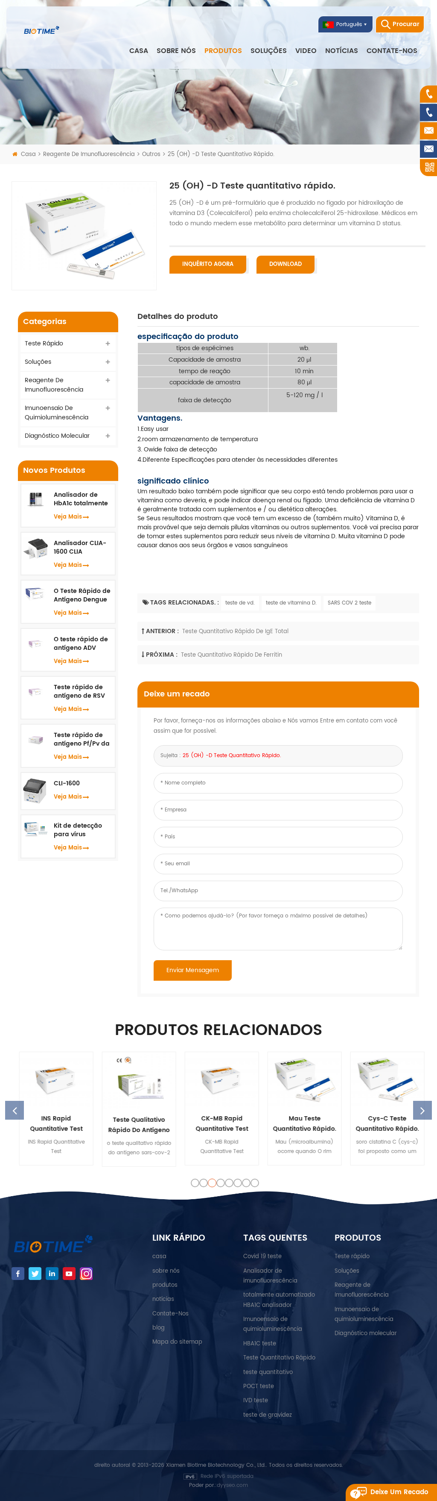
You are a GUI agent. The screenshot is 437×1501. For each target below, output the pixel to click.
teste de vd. (240, 603)
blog (158, 1328)
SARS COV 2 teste (349, 603)
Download (285, 264)
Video (306, 50)
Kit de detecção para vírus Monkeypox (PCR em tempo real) (80, 830)
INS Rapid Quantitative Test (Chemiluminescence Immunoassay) (53, 1124)
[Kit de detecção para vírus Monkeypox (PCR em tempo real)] (35, 829)
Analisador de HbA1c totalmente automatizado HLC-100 (81, 499)
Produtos (223, 50)
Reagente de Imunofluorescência (89, 154)
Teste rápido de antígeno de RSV (79, 691)
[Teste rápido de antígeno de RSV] (35, 691)
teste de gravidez (267, 1415)
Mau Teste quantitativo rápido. (301, 1124)
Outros (151, 154)
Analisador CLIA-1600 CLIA (80, 547)
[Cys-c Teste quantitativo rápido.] (384, 1079)
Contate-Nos (170, 1313)
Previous (14, 1110)
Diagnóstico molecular (57, 436)
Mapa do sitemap (177, 1342)
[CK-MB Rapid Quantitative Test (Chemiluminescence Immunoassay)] (218, 1079)
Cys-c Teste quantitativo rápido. (384, 1124)
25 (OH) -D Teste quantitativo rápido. (232, 756)
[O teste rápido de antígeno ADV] (35, 643)
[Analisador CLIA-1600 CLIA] (35, 548)
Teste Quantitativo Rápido (279, 1358)
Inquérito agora (207, 264)
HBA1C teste (259, 1343)
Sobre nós (176, 50)
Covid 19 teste (262, 1256)
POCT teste (258, 1386)
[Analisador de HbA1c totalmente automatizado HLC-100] (35, 499)
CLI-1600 (67, 783)
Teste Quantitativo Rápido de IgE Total (235, 631)
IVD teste (255, 1400)
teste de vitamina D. (291, 603)
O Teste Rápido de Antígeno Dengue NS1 (82, 595)
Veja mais (68, 517)
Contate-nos (392, 50)
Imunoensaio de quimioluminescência (56, 412)
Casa (138, 50)
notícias (341, 50)
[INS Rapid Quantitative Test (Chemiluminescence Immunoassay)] (53, 1079)
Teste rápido (44, 343)
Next (422, 1110)
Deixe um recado (399, 1492)
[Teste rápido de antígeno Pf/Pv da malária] (35, 739)
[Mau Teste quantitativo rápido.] (301, 1079)
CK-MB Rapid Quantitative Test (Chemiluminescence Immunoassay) (218, 1124)
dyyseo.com (232, 1485)
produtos (165, 1285)
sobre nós (166, 1271)
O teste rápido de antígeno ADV (81, 643)
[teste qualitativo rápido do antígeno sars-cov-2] (135, 1080)
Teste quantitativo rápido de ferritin (231, 655)
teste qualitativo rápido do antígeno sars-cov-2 (135, 1125)
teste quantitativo (268, 1372)
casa (159, 1256)
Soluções (269, 50)
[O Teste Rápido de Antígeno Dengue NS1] (35, 594)
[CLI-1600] (35, 791)
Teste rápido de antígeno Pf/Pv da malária (82, 739)
